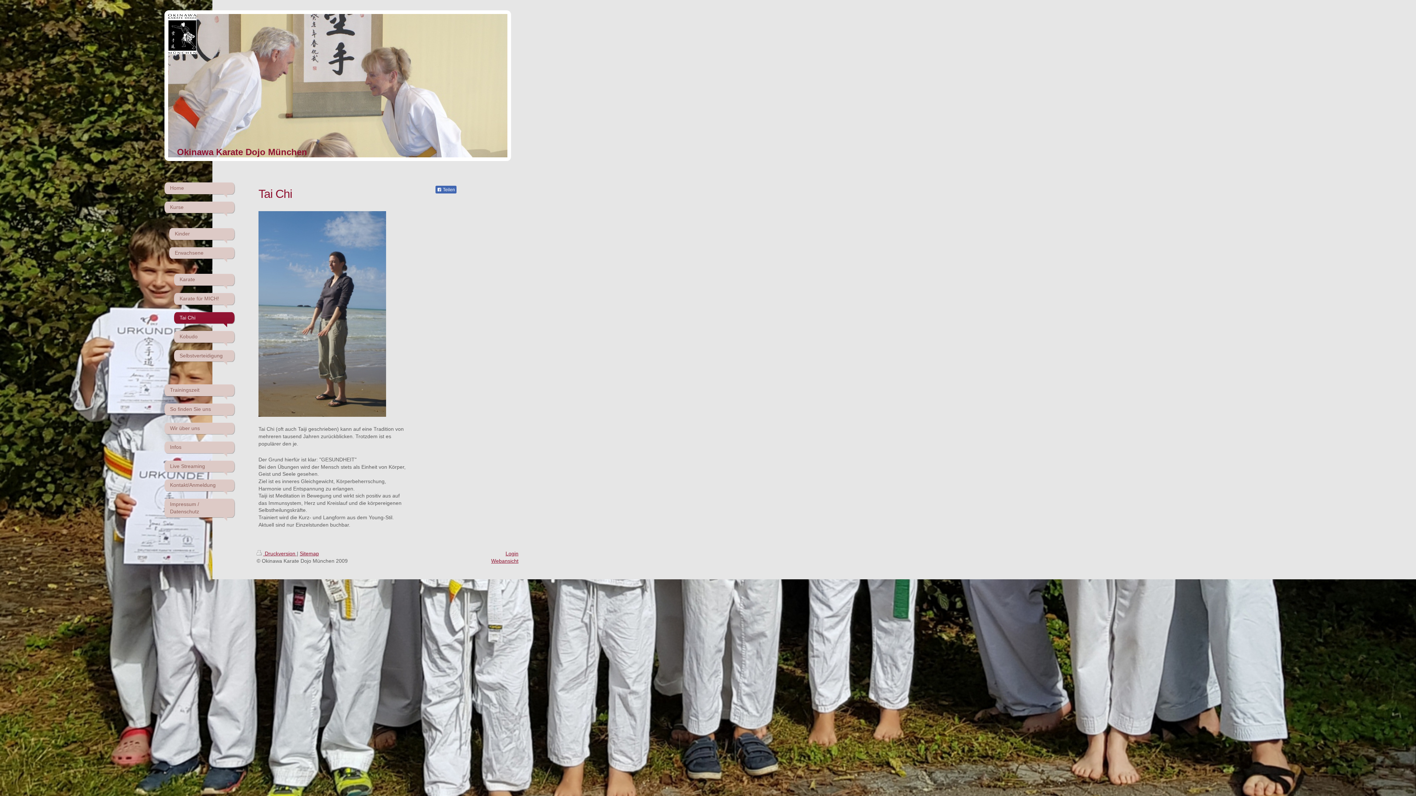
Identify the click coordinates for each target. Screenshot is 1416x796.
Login (512, 553)
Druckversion (280, 553)
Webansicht (504, 561)
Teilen (448, 189)
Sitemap (309, 553)
